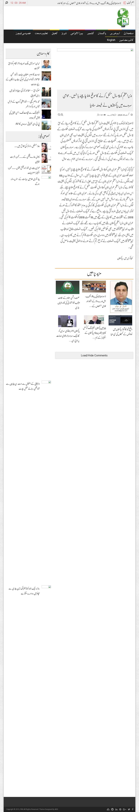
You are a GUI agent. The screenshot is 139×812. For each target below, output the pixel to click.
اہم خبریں (115, 33)
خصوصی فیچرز (23, 33)
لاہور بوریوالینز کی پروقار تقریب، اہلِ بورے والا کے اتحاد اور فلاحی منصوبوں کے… (95, 301)
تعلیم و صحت (41, 33)
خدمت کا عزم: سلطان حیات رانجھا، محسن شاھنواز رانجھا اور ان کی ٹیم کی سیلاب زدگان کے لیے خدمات (23, 79)
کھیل (54, 33)
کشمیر (90, 33)
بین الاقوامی (77, 33)
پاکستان (102, 33)
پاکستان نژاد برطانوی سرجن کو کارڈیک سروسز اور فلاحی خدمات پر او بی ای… (67, 336)
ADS (56, 809)
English (111, 40)
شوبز (64, 33)
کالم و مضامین (126, 40)
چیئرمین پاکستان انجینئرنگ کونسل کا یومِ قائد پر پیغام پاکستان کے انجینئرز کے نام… (94, 333)
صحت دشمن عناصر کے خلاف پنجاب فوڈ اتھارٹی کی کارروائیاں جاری (68, 303)
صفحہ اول (128, 33)
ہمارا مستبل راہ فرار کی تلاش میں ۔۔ (27, 146)
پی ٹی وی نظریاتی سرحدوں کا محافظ (28, 124)
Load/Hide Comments (94, 355)
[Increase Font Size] (62, 115)
